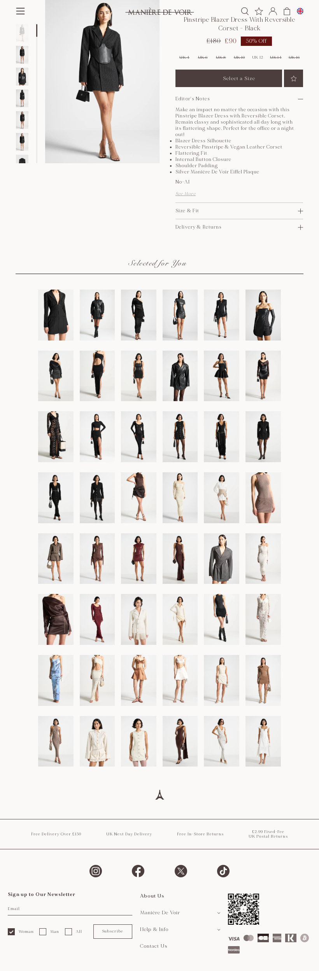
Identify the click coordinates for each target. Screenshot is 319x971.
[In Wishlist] (293, 78)
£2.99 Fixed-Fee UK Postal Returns (268, 834)
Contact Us (154, 946)
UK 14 (276, 57)
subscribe (112, 931)
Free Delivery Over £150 (56, 834)
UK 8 (221, 57)
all (79, 931)
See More (185, 193)
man (54, 931)
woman (26, 931)
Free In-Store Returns (200, 834)
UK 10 (239, 57)
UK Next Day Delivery (129, 834)
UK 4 (184, 57)
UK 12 (257, 57)
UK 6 (203, 57)
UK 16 (294, 57)
